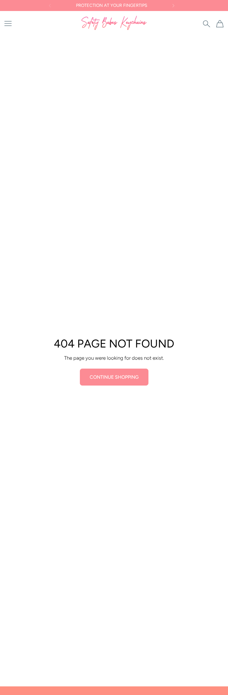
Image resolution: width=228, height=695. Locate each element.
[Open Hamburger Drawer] (8, 23)
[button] (49, 5)
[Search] (206, 23)
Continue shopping (114, 377)
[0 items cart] (220, 23)
